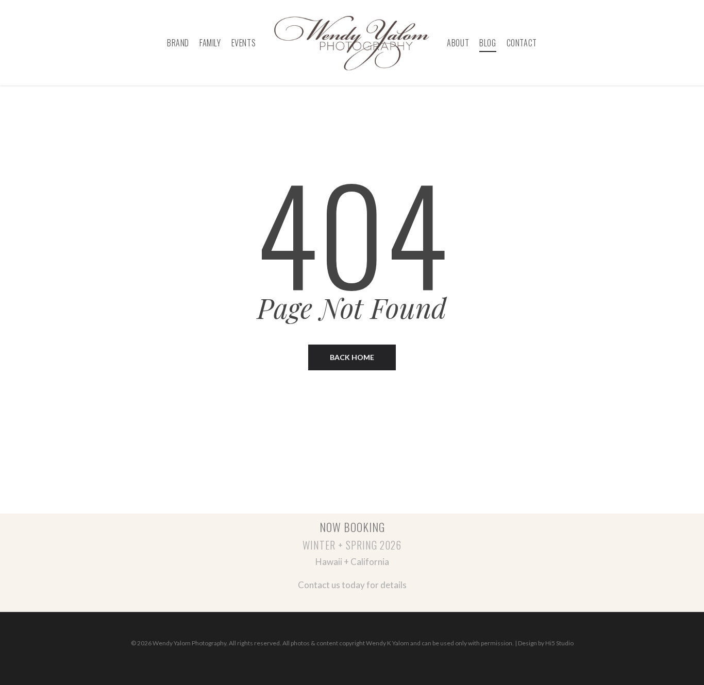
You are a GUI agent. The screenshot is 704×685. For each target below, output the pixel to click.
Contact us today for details (352, 584)
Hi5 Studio (559, 643)
